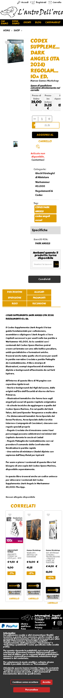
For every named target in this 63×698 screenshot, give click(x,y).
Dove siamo (15, 22)
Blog (38, 22)
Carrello (57, 2)
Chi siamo (4, 22)
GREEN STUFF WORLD (12, 551)
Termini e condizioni (40, 623)
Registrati (41, 2)
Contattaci (38, 160)
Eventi (27, 22)
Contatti (39, 619)
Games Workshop (49, 81)
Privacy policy (38, 629)
